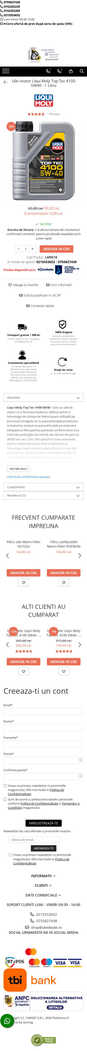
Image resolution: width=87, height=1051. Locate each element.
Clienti (42, 885)
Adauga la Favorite (25, 285)
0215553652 (46, 914)
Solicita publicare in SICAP (42, 295)
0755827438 (46, 921)
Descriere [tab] (13, 397)
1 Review (53, 114)
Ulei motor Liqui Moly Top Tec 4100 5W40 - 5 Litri (23, 633)
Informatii (42, 876)
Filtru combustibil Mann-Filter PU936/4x (64, 544)
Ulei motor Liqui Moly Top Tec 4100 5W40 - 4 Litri (63, 633)
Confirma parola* (15, 770)
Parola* (8, 754)
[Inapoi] (3, 82)
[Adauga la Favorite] (23, 582)
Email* (8, 705)
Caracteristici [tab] (16, 487)
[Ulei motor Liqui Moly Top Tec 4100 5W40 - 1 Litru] (43, 161)
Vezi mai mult (19, 469)
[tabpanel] (43, 161)
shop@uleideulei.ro (46, 927)
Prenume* (10, 737)
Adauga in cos (56, 249)
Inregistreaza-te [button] (43, 823)
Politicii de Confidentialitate (39, 803)
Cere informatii (60, 285)
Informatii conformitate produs (28, 477)
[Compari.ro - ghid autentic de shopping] (43, 1040)
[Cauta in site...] (82, 71)
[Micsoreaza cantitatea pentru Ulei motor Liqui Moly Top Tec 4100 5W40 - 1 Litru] (18, 249)
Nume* (8, 721)
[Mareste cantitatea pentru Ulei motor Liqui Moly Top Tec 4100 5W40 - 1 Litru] (32, 249)
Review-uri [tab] (16, 495)
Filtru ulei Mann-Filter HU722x (24, 544)
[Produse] (6, 72)
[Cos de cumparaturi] (71, 71)
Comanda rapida (41, 305)
